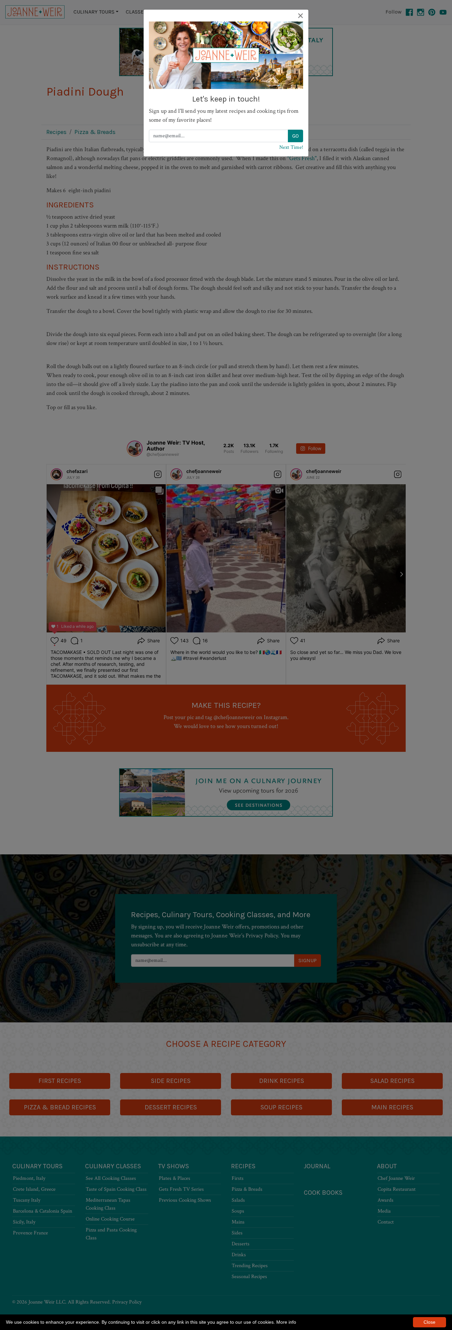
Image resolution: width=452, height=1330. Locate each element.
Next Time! (291, 147)
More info (286, 1322)
